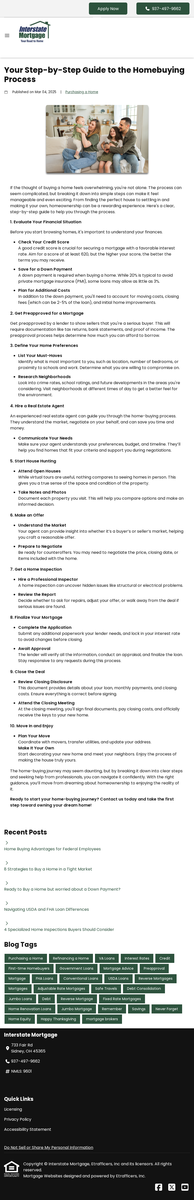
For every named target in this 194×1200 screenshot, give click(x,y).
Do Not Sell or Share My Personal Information (48, 1147)
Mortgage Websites (43, 1176)
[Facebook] (159, 1187)
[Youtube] (185, 1187)
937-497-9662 (166, 9)
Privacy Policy (17, 1119)
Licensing (13, 1109)
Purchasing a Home (81, 92)
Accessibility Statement (27, 1129)
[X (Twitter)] (172, 1187)
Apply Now (108, 9)
